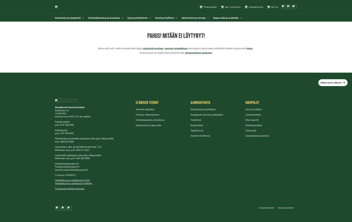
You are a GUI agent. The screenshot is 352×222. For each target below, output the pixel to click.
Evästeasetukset (253, 125)
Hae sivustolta (232, 7)
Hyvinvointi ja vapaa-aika (148, 125)
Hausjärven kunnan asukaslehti (207, 114)
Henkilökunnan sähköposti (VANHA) (73, 183)
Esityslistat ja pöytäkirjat (203, 109)
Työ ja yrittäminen (137, 17)
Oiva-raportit (252, 119)
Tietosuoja (250, 130)
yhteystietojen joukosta (198, 52)
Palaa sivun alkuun (331, 82)
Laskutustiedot (253, 114)
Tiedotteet (196, 119)
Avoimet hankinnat (200, 135)
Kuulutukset (197, 125)
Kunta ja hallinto (165, 17)
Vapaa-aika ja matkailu (226, 17)
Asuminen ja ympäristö (68, 17)
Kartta (274, 7)
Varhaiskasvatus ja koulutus (104, 17)
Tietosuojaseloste (285, 207)
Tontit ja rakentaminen (147, 114)
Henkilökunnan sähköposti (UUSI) (72, 180)
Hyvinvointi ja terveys (194, 17)
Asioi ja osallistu (253, 109)
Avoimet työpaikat (145, 109)
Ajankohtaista (256, 7)
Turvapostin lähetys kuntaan (70, 188)
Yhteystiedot (210, 7)
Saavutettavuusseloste (257, 135)
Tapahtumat (197, 130)
